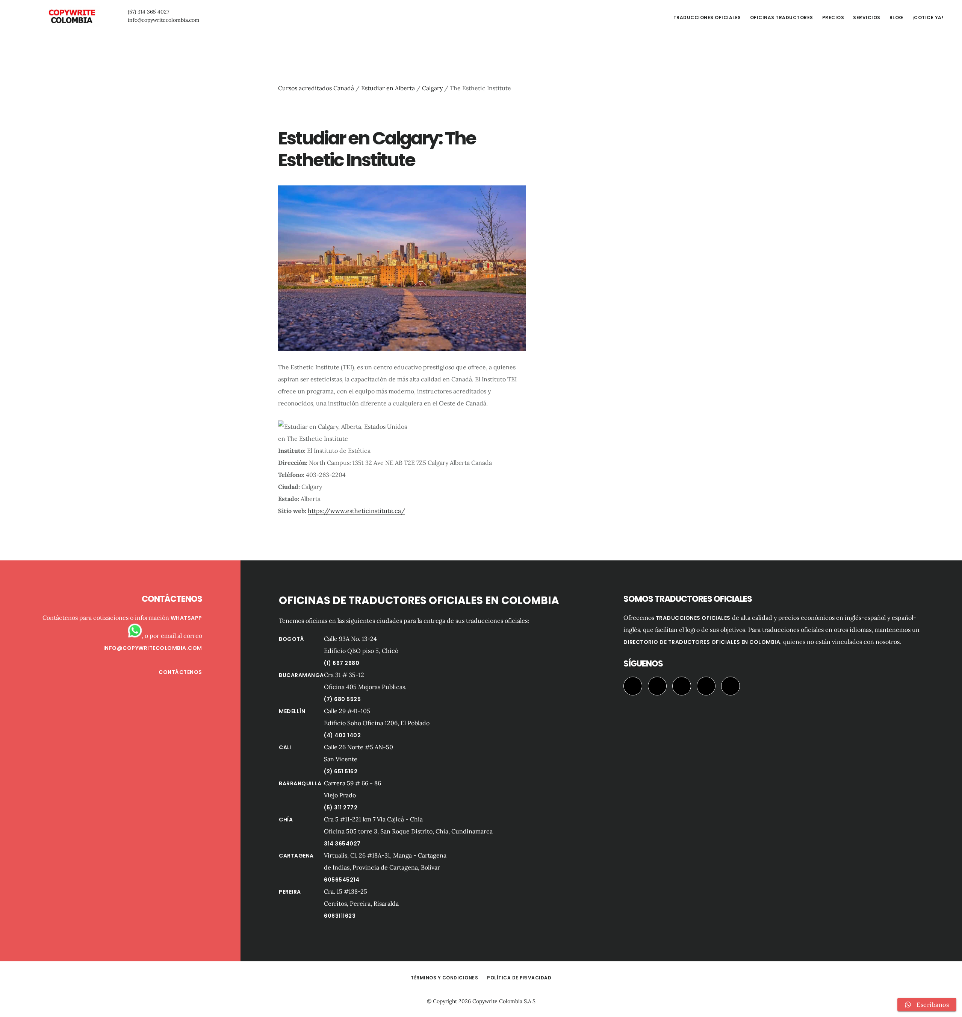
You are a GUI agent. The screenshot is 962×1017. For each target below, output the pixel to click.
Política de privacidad (519, 977)
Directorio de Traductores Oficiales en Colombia (701, 642)
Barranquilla (300, 783)
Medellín (292, 711)
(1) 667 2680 (341, 663)
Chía (286, 819)
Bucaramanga (301, 675)
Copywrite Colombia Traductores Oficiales (71, 16)
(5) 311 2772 (340, 807)
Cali (285, 747)
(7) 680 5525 (342, 699)
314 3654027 (342, 843)
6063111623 (339, 916)
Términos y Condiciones (444, 977)
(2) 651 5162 (340, 771)
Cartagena (296, 855)
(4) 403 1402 (342, 735)
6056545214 (341, 879)
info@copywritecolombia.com (164, 20)
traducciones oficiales (693, 618)
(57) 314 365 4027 (148, 11)
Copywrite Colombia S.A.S (503, 1001)
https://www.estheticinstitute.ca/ (356, 511)
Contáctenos (180, 672)
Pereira (290, 892)
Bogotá (291, 639)
